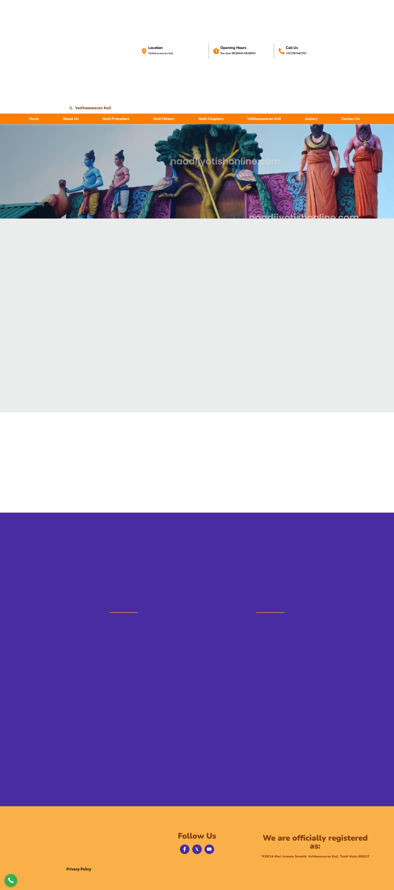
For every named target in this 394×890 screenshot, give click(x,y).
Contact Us (350, 118)
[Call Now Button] (11, 880)
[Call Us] (282, 51)
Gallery (311, 118)
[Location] (144, 51)
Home (34, 118)
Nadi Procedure (116, 118)
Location (155, 47)
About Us (71, 118)
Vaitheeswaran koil (160, 53)
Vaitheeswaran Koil (264, 118)
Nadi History (164, 118)
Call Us (292, 47)
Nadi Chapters (211, 118)
